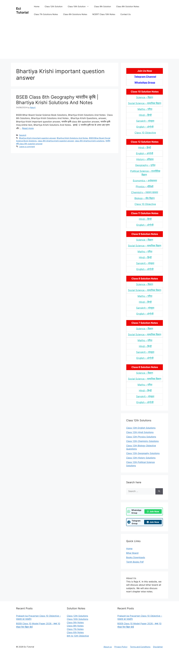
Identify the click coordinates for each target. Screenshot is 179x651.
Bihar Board (132, 553)
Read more (28, 128)
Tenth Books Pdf (135, 562)
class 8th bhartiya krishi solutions (89, 141)
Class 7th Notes (75, 629)
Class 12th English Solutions (141, 428)
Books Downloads (135, 557)
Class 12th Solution (54, 6)
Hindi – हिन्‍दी (145, 115)
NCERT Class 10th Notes (103, 14)
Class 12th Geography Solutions (143, 453)
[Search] (159, 491)
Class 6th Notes (75, 632)
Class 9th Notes (75, 622)
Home (36, 6)
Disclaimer (158, 647)
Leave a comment (27, 146)
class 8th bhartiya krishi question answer (56, 141)
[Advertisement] (89, 40)
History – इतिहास (145, 159)
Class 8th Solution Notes (127, 6)
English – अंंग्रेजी (144, 126)
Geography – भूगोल (145, 165)
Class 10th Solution (77, 6)
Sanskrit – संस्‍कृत (145, 120)
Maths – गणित (145, 109)
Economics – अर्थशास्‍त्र (145, 180)
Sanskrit (22, 135)
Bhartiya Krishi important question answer (37, 138)
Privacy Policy (120, 647)
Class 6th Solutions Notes (75, 14)
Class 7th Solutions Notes (46, 14)
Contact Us (125, 14)
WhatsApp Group (144, 82)
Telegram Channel (145, 76)
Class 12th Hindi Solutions (140, 432)
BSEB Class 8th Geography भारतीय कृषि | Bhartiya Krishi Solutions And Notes (57, 99)
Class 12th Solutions (77, 616)
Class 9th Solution (102, 6)
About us (108, 647)
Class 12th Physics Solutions (141, 436)
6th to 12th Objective (78, 636)
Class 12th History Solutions (141, 457)
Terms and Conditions (140, 647)
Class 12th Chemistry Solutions (142, 441)
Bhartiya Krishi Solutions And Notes (72, 138)
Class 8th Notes (75, 625)
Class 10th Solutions (77, 619)
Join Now (154, 511)
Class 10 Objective (145, 132)
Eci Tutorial (22, 10)
